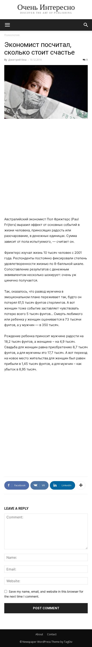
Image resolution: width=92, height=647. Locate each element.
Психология (11, 35)
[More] (80, 485)
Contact (51, 634)
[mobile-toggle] (7, 25)
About (39, 634)
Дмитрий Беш (17, 59)
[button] (86, 25)
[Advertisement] (46, 170)
